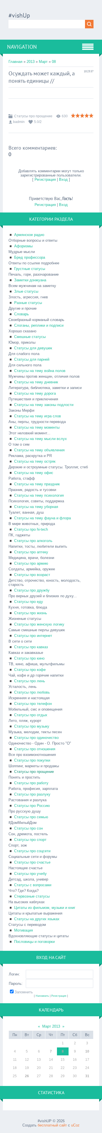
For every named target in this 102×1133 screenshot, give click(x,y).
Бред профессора (29, 257)
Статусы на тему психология (39, 495)
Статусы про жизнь (30, 613)
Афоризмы (23, 246)
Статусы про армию (31, 563)
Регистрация (45, 179)
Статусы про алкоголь (33, 541)
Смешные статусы (30, 337)
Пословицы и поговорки (34, 941)
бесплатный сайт (52, 1125)
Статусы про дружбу (32, 590)
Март (43, 61)
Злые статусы (26, 291)
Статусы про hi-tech (31, 529)
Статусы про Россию (32, 805)
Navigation (22, 46)
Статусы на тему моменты (37, 427)
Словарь (21, 314)
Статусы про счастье (32, 862)
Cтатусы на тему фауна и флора (42, 518)
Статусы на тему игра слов (37, 416)
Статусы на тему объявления (39, 450)
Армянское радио (29, 235)
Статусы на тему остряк (35, 461)
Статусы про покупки (32, 760)
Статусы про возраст (32, 575)
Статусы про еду (28, 602)
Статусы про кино (29, 658)
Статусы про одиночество (36, 738)
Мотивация (23, 930)
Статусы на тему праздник (37, 484)
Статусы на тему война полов (39, 371)
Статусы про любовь (32, 692)
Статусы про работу (31, 783)
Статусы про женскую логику (39, 624)
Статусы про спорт (30, 839)
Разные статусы (28, 303)
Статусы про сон (28, 828)
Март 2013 (51, 1026)
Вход (63, 179)
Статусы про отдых (30, 715)
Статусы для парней (31, 359)
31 (87, 1076)
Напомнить (42, 995)
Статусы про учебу (30, 873)
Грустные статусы (29, 269)
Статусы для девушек (33, 348)
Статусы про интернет (33, 636)
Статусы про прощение (33, 116)
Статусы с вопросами (32, 885)
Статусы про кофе (30, 670)
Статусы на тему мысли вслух (40, 439)
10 (87, 1051)
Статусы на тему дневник (36, 382)
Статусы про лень (29, 681)
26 (27, 1076)
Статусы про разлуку (32, 794)
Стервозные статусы (32, 896)
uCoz (75, 1125)
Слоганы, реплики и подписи (38, 325)
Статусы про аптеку (31, 552)
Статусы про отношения (34, 749)
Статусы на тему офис (33, 473)
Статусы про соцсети (32, 851)
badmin (19, 122)
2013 (31, 61)
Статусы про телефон (33, 704)
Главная (15, 61)
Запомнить (23, 992)
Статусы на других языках (37, 919)
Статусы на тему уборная (36, 507)
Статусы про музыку (31, 726)
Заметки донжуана (30, 280)
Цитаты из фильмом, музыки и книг (44, 907)
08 (54, 61)
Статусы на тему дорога (35, 393)
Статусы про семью (31, 817)
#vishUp (19, 15)
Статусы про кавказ (31, 647)
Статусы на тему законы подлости (43, 405)
